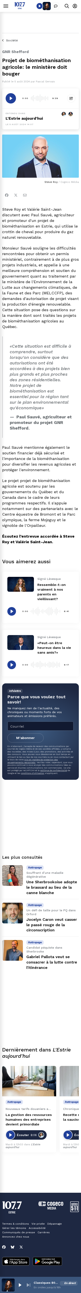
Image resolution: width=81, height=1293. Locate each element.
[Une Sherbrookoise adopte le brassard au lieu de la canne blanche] (12, 875)
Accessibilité (37, 1228)
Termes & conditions (15, 1223)
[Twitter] (15, 195)
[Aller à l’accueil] (20, 8)
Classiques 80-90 (46, 1282)
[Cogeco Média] (50, 1208)
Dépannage (54, 1223)
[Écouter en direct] (39, 6)
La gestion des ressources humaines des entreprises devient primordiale (29, 1119)
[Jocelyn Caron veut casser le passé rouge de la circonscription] (12, 913)
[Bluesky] (12, 1247)
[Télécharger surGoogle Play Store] (47, 1261)
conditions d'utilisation (32, 773)
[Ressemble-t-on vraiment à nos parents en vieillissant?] (20, 584)
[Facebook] (6, 195)
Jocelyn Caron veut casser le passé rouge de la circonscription (51, 924)
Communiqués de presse (18, 1232)
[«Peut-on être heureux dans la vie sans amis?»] (20, 642)
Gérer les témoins (14, 1228)
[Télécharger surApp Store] (15, 1261)
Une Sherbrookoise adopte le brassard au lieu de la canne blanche (51, 887)
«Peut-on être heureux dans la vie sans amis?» (54, 647)
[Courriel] (24, 195)
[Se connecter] (75, 6)
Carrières (44, 1232)
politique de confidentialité (53, 770)
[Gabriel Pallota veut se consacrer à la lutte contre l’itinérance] (12, 950)
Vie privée (38, 1223)
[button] (20, 1285)
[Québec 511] (74, 1211)
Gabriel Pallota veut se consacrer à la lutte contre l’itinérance (51, 962)
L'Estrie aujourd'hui (24, 118)
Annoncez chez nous (15, 1236)
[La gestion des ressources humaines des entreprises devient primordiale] (29, 1081)
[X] (21, 1247)
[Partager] (71, 98)
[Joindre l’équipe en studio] (55, 6)
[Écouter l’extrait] (11, 98)
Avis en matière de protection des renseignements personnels (32, 760)
